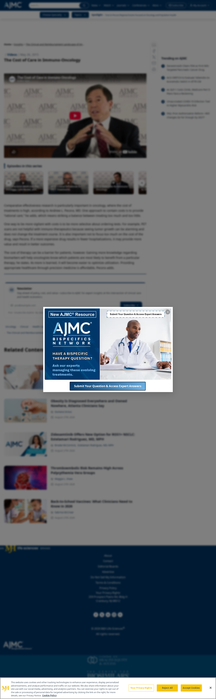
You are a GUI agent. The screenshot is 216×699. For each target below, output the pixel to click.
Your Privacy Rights (141, 687)
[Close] (210, 688)
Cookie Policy (49, 695)
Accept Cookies (191, 687)
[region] (108, 688)
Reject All (167, 687)
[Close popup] (167, 312)
